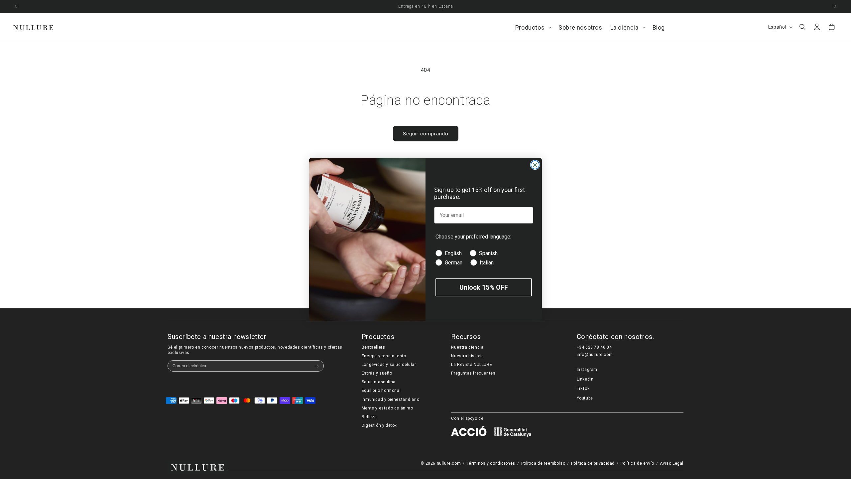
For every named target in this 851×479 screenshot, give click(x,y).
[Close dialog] (535, 165)
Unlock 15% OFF (483, 287)
